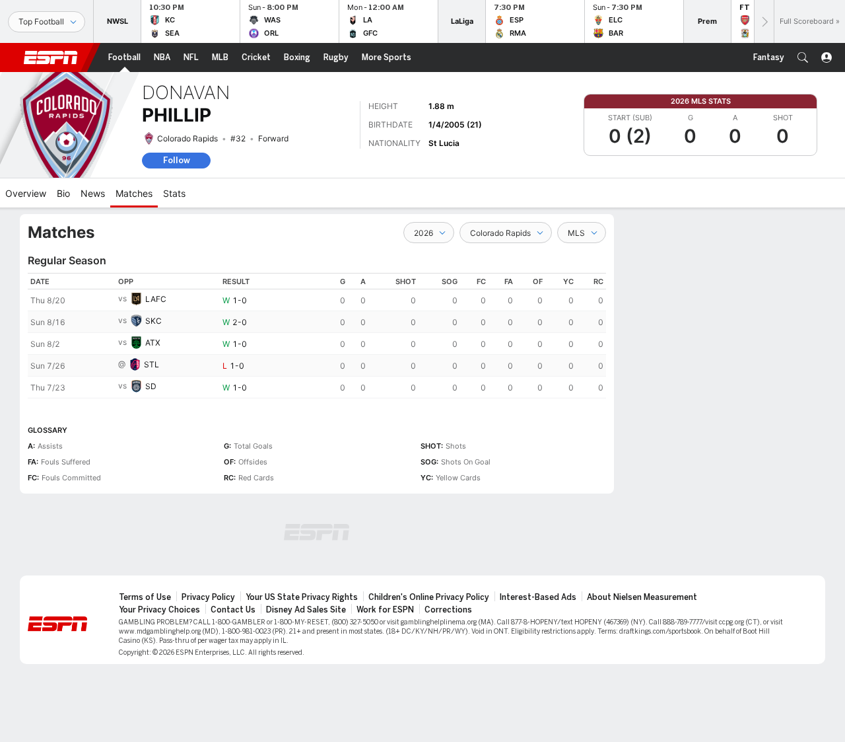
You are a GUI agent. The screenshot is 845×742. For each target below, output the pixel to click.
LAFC (155, 299)
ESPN (51, 57)
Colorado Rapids (187, 138)
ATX (152, 343)
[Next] (764, 21)
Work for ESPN (385, 609)
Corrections (448, 609)
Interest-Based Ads (538, 597)
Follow (176, 160)
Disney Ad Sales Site (306, 609)
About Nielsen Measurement (642, 597)
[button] (802, 57)
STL (151, 364)
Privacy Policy (208, 597)
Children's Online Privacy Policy (428, 597)
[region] (317, 335)
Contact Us (233, 609)
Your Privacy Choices (159, 609)
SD (150, 386)
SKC (153, 321)
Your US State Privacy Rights (302, 597)
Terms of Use (145, 597)
